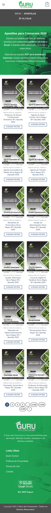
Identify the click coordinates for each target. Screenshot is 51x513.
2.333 (41, 405)
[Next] (29, 409)
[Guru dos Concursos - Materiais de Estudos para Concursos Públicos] (25, 4)
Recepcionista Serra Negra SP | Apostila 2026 (38, 332)
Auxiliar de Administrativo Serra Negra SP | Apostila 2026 (38, 226)
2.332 (34, 405)
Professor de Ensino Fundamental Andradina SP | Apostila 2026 (13, 118)
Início (18, 14)
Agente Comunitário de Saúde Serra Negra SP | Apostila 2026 (13, 172)
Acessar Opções (13, 127)
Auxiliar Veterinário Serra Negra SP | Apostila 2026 (13, 280)
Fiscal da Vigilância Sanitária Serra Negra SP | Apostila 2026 (38, 280)
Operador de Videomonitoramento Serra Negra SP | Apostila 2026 (13, 333)
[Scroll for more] (25, 68)
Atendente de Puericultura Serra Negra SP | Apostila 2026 (13, 226)
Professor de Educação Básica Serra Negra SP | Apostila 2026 (38, 387)
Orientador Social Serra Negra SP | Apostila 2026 (13, 387)
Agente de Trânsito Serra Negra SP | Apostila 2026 (38, 172)
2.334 (23, 409)
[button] (3, 4)
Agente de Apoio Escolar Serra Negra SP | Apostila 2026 (38, 117)
